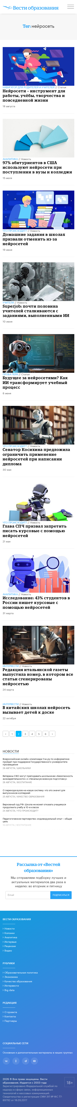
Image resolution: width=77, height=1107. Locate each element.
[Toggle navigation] (70, 7)
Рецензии (10, 946)
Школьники (24, 767)
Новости (9, 928)
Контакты (10, 1016)
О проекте (10, 1012)
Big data (9, 990)
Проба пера (10, 374)
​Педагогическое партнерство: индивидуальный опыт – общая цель (37, 820)
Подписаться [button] (61, 895)
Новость (26, 159)
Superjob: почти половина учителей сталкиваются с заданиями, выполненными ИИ (36, 311)
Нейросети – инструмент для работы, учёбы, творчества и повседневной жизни (34, 96)
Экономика (11, 977)
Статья (62, 87)
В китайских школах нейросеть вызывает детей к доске (37, 709)
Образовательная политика (21, 972)
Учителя (8, 302)
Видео (8, 950)
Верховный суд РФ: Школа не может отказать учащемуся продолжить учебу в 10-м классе (34, 805)
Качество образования (30, 796)
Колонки (9, 933)
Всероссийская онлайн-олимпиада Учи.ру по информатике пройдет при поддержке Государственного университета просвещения (36, 761)
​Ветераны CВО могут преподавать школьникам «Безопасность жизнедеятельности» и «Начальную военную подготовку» (38, 777)
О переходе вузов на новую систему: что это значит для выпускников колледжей (34, 791)
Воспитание (24, 782)
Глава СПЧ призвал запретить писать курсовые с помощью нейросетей (35, 531)
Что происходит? (15, 230)
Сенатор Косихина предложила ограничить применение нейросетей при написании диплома (36, 456)
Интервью (10, 941)
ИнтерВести (11, 666)
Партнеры (10, 1021)
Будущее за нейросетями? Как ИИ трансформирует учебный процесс (35, 382)
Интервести (11, 985)
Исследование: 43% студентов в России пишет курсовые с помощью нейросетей (36, 603)
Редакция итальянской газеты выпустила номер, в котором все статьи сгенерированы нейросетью (38, 676)
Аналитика (10, 159)
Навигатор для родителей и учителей (28, 87)
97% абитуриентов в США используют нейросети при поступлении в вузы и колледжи (37, 167)
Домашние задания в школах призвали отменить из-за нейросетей (34, 239)
